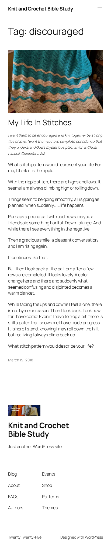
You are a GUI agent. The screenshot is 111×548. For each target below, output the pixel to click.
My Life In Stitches (40, 122)
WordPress (94, 537)
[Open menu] (99, 9)
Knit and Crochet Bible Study (40, 8)
